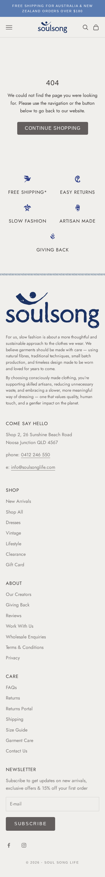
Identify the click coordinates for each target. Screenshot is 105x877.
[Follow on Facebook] (9, 845)
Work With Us (19, 626)
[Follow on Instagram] (24, 845)
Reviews (13, 615)
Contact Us (16, 751)
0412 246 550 (35, 454)
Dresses (13, 522)
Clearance (16, 554)
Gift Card (15, 564)
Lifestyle (13, 543)
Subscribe (30, 823)
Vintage (13, 533)
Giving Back (17, 604)
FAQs (11, 687)
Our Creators (18, 594)
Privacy (13, 657)
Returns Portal (19, 708)
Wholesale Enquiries (26, 636)
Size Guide (16, 730)
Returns (13, 698)
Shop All (14, 512)
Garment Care (19, 740)
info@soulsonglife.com (33, 467)
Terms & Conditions (24, 647)
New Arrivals (18, 501)
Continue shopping (52, 128)
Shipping (14, 719)
